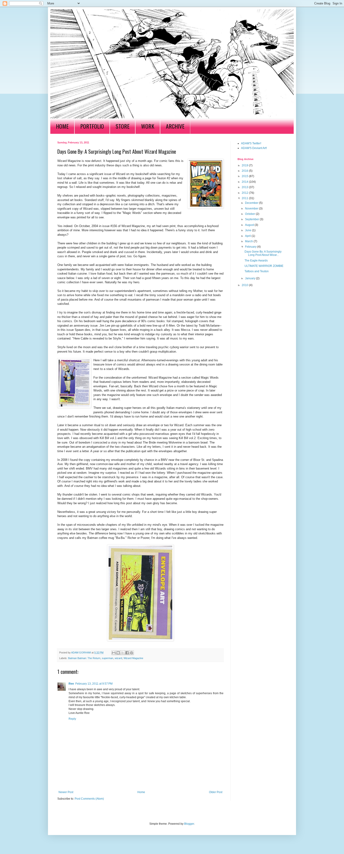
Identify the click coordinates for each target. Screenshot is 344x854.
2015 (245, 176)
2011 (245, 198)
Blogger (189, 823)
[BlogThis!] (118, 652)
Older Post (215, 792)
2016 (245, 170)
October (250, 214)
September (252, 219)
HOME (62, 126)
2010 (245, 285)
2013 (245, 187)
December (252, 203)
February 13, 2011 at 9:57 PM (94, 683)
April (248, 236)
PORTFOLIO (92, 126)
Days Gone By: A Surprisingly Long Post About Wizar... (263, 253)
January (250, 278)
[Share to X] (122, 652)
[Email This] (113, 652)
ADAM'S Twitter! (251, 143)
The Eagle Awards (256, 260)
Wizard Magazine (133, 658)
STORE (122, 126)
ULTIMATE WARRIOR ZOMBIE (264, 266)
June (248, 230)
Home (141, 792)
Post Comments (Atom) (89, 798)
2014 (245, 181)
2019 (245, 165)
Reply (72, 718)
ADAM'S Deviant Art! (254, 148)
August (250, 225)
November (252, 208)
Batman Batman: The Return (84, 658)
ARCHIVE (175, 126)
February (251, 246)
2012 (245, 192)
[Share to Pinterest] (131, 652)
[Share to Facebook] (127, 652)
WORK (147, 126)
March (249, 241)
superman (107, 658)
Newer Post (66, 792)
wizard (118, 658)
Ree (71, 683)
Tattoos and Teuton (257, 271)
